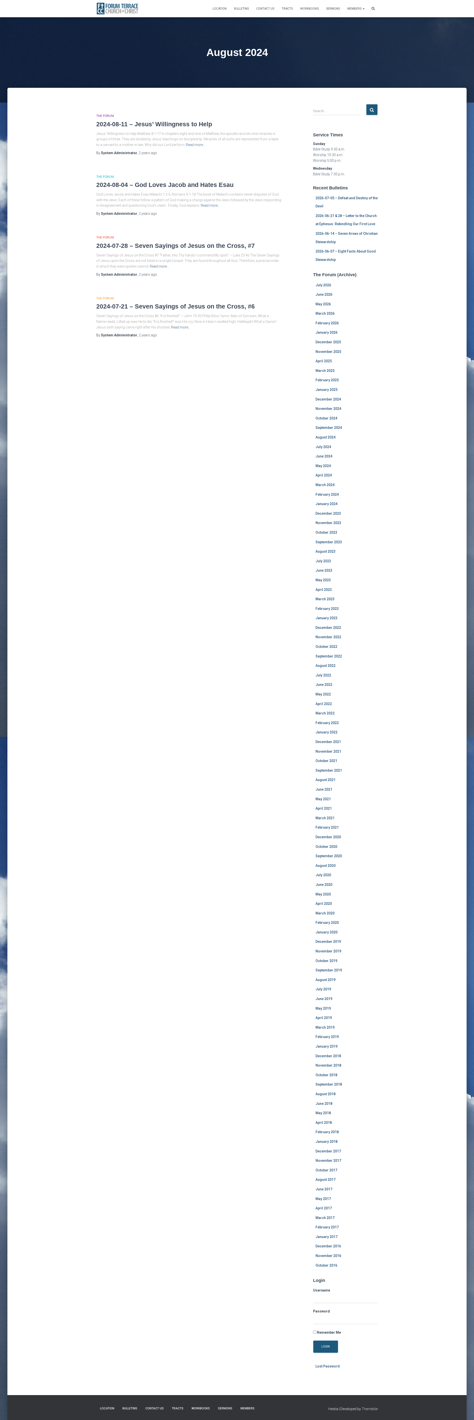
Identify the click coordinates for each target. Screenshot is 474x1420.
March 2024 (325, 485)
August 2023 (326, 551)
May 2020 (323, 894)
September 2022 (329, 656)
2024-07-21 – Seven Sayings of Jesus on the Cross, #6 (175, 306)
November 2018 (328, 1065)
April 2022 (324, 704)
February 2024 (327, 494)
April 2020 (324, 904)
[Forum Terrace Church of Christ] (117, 8)
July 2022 (323, 675)
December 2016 (328, 1246)
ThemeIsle (370, 1409)
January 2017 (326, 1237)
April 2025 (324, 361)
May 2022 (323, 694)
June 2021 (324, 789)
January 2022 (326, 732)
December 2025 (328, 342)
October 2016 (326, 1265)
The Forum (105, 116)
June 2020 (324, 885)
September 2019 (329, 970)
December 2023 (328, 513)
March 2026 (325, 313)
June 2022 (324, 685)
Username (321, 1290)
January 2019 (326, 1046)
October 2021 (326, 761)
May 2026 (323, 304)
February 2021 (327, 827)
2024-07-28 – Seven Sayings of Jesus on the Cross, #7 (175, 245)
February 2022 (327, 723)
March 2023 (325, 599)
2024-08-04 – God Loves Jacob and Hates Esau (165, 184)
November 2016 (328, 1256)
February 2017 (327, 1227)
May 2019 (323, 1008)
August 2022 (326, 666)
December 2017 (328, 1151)
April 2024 (324, 475)
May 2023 (323, 580)
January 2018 (326, 1142)
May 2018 (323, 1113)
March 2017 (325, 1218)
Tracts (287, 8)
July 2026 (323, 285)
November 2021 (328, 751)
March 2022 (325, 713)
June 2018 (324, 1104)
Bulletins (241, 8)
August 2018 (326, 1094)
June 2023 (324, 570)
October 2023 (326, 532)
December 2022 (328, 628)
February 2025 (327, 380)
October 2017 (326, 1170)
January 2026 (326, 332)
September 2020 (329, 856)
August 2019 (326, 980)
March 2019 (325, 1027)
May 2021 (323, 799)
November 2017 (328, 1161)
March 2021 (325, 818)
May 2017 (323, 1199)
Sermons (333, 8)
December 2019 (328, 942)
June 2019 (324, 999)
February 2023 (327, 609)
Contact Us (265, 8)
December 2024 (328, 399)
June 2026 (324, 294)
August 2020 (326, 866)
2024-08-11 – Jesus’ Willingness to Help (154, 124)
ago (148, 153)
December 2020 (328, 837)
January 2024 (326, 504)
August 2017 (326, 1180)
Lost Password (328, 1366)
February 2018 (327, 1132)
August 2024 (326, 437)
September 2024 (329, 428)
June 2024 (324, 456)
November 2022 (328, 637)
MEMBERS (354, 8)
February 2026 (327, 323)
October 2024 (326, 418)
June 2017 (324, 1189)
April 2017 (324, 1208)
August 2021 (326, 780)
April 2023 (324, 590)
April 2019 (324, 1018)
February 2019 (327, 1037)
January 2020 (326, 932)
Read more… (195, 145)
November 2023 (328, 523)
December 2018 (328, 1056)
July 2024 (323, 447)
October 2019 (326, 961)
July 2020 (323, 875)
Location (220, 8)
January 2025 (326, 390)
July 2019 (323, 989)
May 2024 (323, 466)
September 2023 (329, 542)
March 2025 (325, 371)
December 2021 (328, 742)
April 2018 (324, 1123)
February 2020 (327, 923)
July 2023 (323, 561)
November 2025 (328, 352)
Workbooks (309, 8)
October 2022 (326, 647)
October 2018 (326, 1075)
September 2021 (329, 770)
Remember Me (328, 1332)
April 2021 (324, 808)
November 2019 (328, 951)
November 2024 (328, 409)
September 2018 (329, 1084)
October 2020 (326, 847)
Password (321, 1311)
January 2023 (326, 618)
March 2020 (325, 913)
